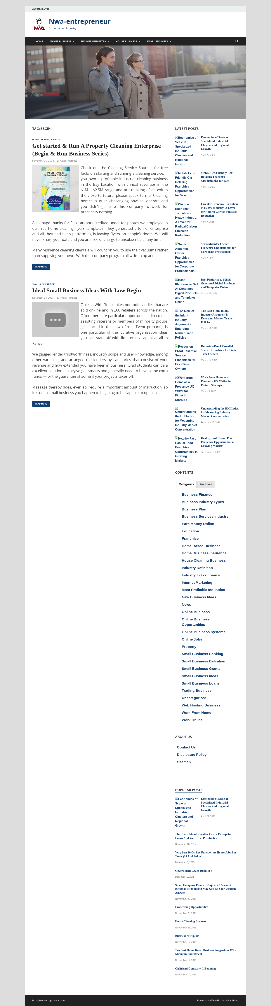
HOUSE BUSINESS (126, 41)
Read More (39, 266)
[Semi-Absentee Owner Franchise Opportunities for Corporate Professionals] (186, 244)
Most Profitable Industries (203, 590)
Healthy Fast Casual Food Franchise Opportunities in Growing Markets (217, 442)
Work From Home (196, 713)
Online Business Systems (203, 632)
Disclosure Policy (192, 755)
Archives (206, 484)
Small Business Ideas (43, 284)
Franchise (190, 538)
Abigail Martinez (68, 160)
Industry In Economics (201, 575)
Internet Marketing (197, 583)
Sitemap (184, 762)
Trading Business (197, 690)
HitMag (234, 1000)
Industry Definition (197, 568)
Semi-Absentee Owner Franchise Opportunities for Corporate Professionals (218, 247)
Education (190, 531)
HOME (39, 41)
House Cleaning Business (46, 139)
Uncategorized (194, 698)
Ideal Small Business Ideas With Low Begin (86, 290)
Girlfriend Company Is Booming (195, 968)
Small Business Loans (201, 683)
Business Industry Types (203, 502)
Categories (186, 484)
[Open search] (237, 41)
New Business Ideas (199, 597)
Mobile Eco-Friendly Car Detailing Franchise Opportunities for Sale (216, 176)
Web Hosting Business (201, 705)
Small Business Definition (203, 661)
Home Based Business (201, 546)
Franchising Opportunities (191, 907)
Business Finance (197, 494)
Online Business (196, 612)
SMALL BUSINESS (157, 41)
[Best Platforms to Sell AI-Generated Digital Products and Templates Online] (186, 280)
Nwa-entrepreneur (80, 21)
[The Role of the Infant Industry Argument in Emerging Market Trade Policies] (186, 311)
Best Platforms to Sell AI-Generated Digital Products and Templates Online (218, 283)
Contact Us (186, 747)
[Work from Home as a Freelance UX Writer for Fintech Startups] (186, 377)
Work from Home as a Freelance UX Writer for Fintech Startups (216, 381)
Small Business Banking (202, 654)
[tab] (186, 484)
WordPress (217, 1000)
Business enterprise (187, 935)
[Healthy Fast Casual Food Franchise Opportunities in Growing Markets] (186, 438)
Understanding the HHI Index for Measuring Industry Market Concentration (220, 412)
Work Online (192, 720)
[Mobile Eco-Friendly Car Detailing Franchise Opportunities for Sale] (186, 173)
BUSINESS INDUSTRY (93, 41)
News (186, 604)
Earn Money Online (198, 524)
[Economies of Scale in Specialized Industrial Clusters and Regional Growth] (186, 137)
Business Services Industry (205, 516)
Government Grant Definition (193, 870)
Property (189, 647)
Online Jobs (192, 639)
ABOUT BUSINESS (60, 41)
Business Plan (194, 509)
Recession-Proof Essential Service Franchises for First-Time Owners (218, 350)
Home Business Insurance (204, 553)
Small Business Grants (201, 669)
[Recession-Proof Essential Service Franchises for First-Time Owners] (186, 346)
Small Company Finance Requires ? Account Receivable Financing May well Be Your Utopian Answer (205, 888)
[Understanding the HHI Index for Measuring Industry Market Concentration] (186, 409)
